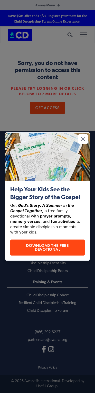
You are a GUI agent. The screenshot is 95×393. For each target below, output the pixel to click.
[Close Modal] (83, 139)
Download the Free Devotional (47, 247)
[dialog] (47, 196)
